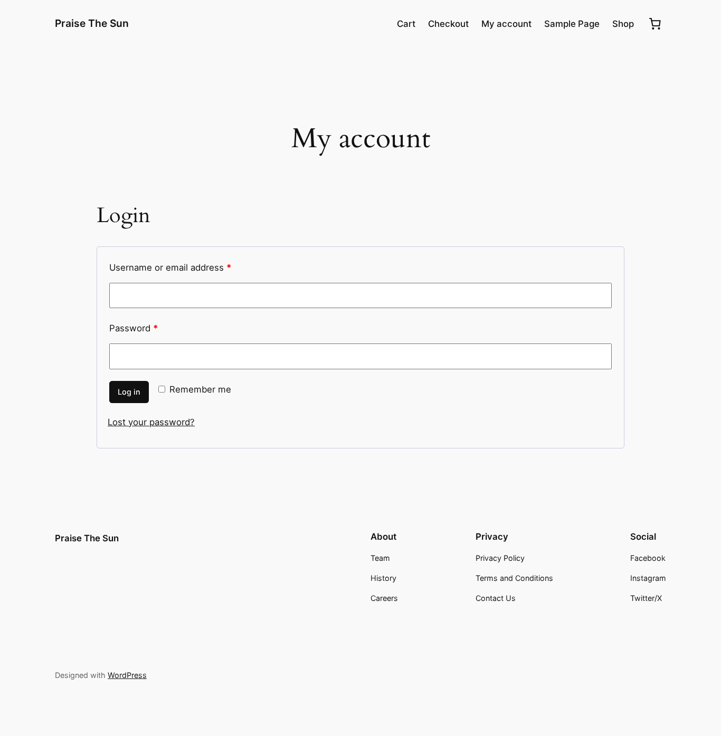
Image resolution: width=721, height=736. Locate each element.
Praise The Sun (92, 23)
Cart (406, 23)
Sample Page (572, 23)
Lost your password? (151, 422)
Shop (623, 23)
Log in (129, 391)
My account (506, 23)
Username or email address (170, 267)
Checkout (448, 23)
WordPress (127, 675)
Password (133, 328)
